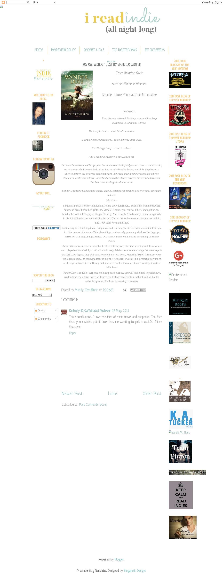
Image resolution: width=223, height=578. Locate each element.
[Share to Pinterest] (144, 290)
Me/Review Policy (63, 50)
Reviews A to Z (94, 50)
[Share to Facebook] (141, 290)
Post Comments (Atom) (93, 405)
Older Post (152, 394)
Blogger (119, 559)
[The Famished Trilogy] (187, 474)
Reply (72, 333)
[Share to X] (138, 290)
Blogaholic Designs (135, 571)
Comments (44, 319)
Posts (41, 311)
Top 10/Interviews (124, 50)
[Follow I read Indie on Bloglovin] (46, 229)
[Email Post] (124, 290)
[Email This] (132, 290)
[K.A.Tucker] (181, 428)
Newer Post (72, 394)
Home (39, 50)
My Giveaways (155, 50)
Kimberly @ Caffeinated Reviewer (90, 311)
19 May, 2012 (120, 311)
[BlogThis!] (135, 290)
